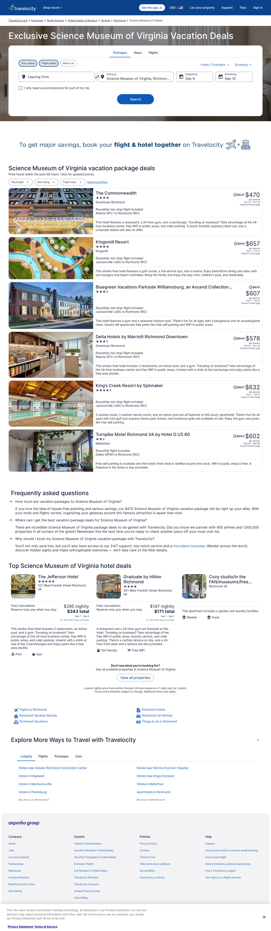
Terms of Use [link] (147, 857)
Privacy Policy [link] (148, 843)
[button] (135, 740)
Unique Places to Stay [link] (87, 891)
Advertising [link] (15, 891)
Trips (242, 7)
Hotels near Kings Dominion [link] (155, 776)
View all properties (135, 678)
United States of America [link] (82, 20)
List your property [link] (18, 857)
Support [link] (210, 843)
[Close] (264, 917)
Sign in (258, 7)
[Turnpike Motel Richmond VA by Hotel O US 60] (178, 450)
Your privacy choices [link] (152, 877)
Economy (241, 64)
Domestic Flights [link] (84, 863)
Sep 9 (190, 78)
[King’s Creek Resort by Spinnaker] (178, 403)
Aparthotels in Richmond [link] (153, 792)
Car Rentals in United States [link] (90, 870)
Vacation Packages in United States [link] (95, 857)
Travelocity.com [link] (18, 20)
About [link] (11, 843)
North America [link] (55, 20)
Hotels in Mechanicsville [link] (35, 784)
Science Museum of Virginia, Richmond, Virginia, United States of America (140, 78)
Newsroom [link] (14, 870)
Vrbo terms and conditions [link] (155, 863)
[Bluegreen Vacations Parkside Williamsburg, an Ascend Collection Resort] (178, 305)
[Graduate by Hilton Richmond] (135, 615)
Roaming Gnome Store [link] (21, 884)
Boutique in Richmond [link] (34, 800)
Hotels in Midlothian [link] (150, 784)
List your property (202, 7)
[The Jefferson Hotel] (49, 615)
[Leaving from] (57, 77)
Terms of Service (45, 926)
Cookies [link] (144, 850)
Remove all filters (97, 182)
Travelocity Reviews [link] (86, 877)
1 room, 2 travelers (212, 64)
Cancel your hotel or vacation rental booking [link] (231, 850)
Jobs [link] (11, 850)
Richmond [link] (120, 20)
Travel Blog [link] (80, 897)
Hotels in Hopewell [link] (31, 776)
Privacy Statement (20, 926)
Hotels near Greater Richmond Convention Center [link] (53, 768)
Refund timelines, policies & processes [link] (227, 863)
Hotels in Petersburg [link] (33, 792)
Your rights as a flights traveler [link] (223, 877)
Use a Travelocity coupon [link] (220, 870)
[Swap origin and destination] (97, 77)
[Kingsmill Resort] (178, 258)
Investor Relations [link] (19, 877)
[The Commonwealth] (178, 211)
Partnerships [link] (15, 863)
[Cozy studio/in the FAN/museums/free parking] (221, 615)
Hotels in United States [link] (87, 843)
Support (227, 7)
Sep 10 (230, 78)
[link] (74, 710)
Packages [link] (37, 20)
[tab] (120, 52)
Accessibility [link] (147, 870)
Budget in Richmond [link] (151, 800)
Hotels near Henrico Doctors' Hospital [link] (162, 768)
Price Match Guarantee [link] (189, 546)
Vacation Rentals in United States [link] (93, 850)
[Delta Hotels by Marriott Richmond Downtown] (178, 355)
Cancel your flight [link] (215, 857)
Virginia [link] (105, 20)
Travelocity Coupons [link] (86, 884)
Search (135, 99)
